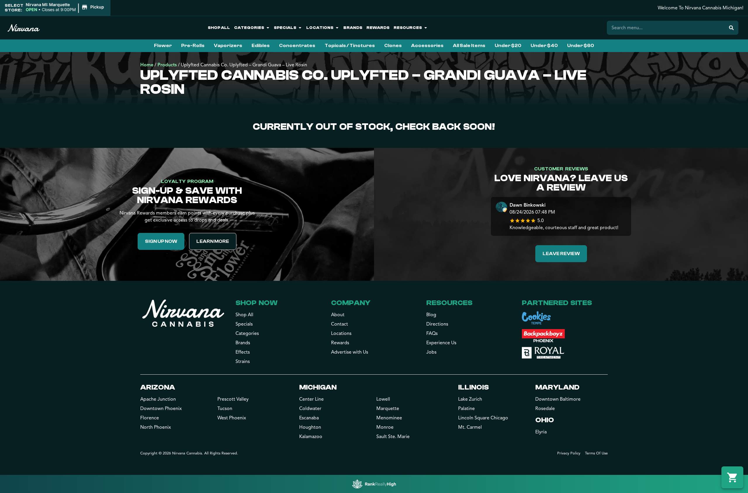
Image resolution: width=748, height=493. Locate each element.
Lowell (383, 399)
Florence (149, 418)
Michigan (318, 387)
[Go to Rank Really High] (374, 484)
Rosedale (545, 408)
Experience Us (441, 343)
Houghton (310, 427)
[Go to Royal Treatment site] (543, 353)
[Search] (731, 28)
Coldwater (310, 408)
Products (167, 65)
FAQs (432, 333)
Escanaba (309, 418)
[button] (66, 7)
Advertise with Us (349, 352)
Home (146, 65)
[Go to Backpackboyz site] (543, 335)
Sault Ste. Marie (393, 437)
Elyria (541, 432)
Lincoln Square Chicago (483, 418)
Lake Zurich (470, 399)
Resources (408, 27)
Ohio (544, 420)
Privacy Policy (568, 453)
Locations (319, 27)
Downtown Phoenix (161, 408)
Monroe (385, 427)
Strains (243, 361)
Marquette (387, 408)
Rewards (377, 27)
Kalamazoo (310, 437)
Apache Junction (158, 399)
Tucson (224, 408)
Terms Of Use (596, 453)
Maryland (557, 387)
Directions (437, 324)
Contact (339, 324)
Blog (431, 315)
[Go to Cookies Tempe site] (536, 317)
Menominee (389, 418)
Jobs (431, 352)
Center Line (311, 399)
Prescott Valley (233, 399)
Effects (243, 352)
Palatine (466, 408)
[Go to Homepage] (183, 313)
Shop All (219, 27)
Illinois (473, 387)
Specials (285, 27)
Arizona (157, 387)
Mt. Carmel (470, 427)
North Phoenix (155, 427)
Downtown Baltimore (558, 399)
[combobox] (665, 28)
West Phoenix (231, 418)
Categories (249, 27)
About (337, 315)
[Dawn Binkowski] (501, 207)
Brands (352, 27)
